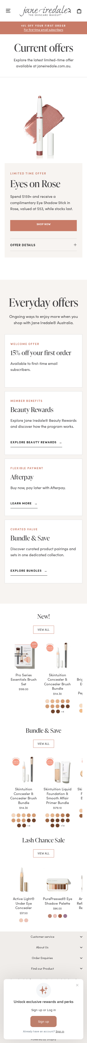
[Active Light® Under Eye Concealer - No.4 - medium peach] (26, 920)
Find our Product (42, 968)
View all (43, 629)
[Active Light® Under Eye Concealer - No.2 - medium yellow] (21, 920)
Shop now (44, 224)
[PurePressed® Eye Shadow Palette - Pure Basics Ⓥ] (55, 916)
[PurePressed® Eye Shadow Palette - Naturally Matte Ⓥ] (50, 916)
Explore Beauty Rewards (36, 442)
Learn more (24, 503)
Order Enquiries (42, 958)
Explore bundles (28, 570)
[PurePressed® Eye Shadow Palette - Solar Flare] (60, 916)
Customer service (42, 936)
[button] (43, 28)
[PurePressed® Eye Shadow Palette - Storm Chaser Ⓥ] (65, 916)
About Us (42, 947)
